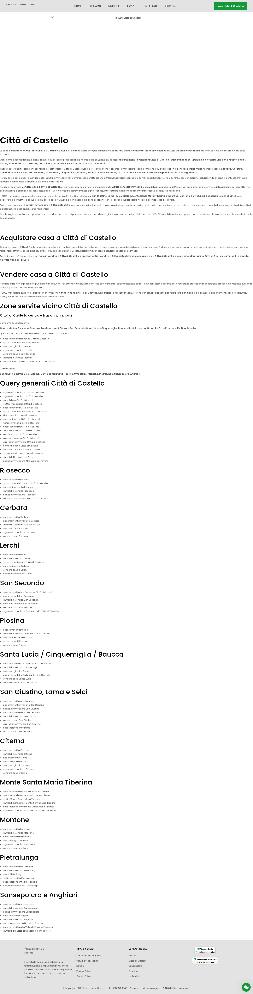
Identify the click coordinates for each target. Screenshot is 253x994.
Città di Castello (138, 960)
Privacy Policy (83, 971)
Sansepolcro (135, 965)
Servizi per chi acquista (88, 955)
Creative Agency (152, 988)
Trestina (133, 971)
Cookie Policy (83, 976)
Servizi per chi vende (87, 960)
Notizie (80, 965)
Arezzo (132, 955)
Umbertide (134, 976)
